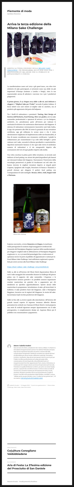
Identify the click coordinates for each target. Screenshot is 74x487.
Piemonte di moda (19, 11)
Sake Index (17, 387)
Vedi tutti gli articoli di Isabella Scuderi (32, 378)
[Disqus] (37, 418)
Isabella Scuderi (14, 385)
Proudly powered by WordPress (28, 481)
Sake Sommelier (26, 387)
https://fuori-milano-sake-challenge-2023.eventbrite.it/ (28, 267)
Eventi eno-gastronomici (38, 385)
